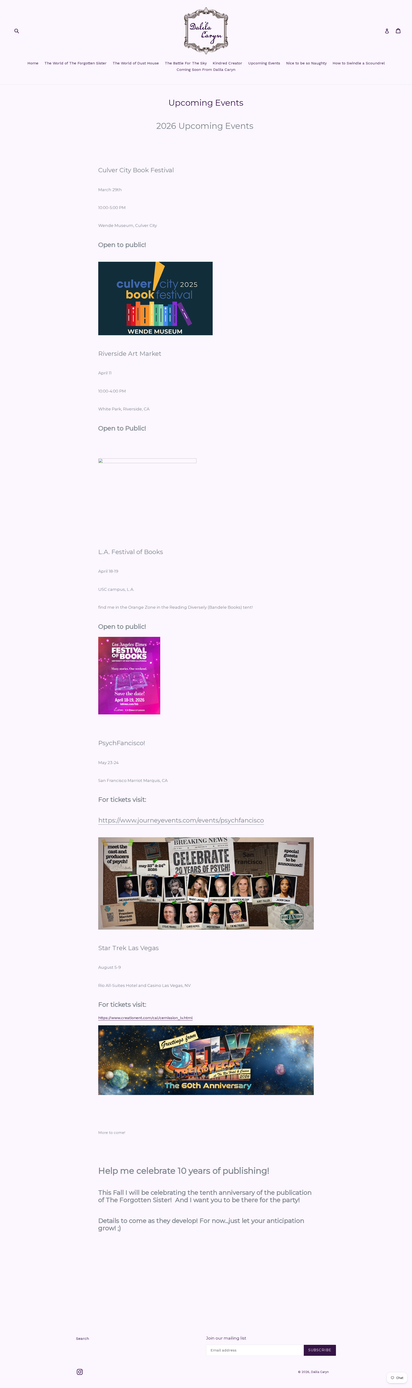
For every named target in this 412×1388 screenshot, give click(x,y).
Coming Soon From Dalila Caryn (206, 69)
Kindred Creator (227, 63)
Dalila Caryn (320, 1372)
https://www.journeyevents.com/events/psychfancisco (181, 820)
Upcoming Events (264, 63)
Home (32, 63)
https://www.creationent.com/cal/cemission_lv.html (145, 1018)
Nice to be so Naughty (306, 63)
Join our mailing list (226, 1338)
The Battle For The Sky (186, 63)
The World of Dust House (136, 63)
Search (82, 1338)
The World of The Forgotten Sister (75, 63)
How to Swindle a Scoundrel (359, 63)
